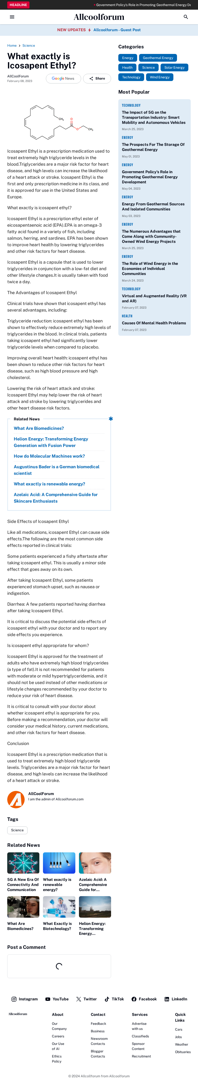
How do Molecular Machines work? (49, 456)
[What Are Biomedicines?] (23, 907)
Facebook (148, 999)
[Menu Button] (12, 17)
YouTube (61, 999)
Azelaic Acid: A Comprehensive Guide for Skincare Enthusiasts (56, 498)
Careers (58, 1036)
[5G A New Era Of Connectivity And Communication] (23, 863)
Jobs (178, 1037)
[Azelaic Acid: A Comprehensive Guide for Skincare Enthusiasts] (95, 863)
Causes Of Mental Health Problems (154, 323)
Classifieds (140, 1036)
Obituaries (183, 1052)
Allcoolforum (99, 17)
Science (17, 830)
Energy (127, 137)
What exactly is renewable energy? (49, 483)
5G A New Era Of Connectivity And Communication (23, 884)
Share (100, 78)
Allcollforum (90, 1076)
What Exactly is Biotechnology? (57, 926)
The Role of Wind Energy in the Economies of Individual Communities (150, 268)
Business (98, 1031)
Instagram (28, 999)
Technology (131, 105)
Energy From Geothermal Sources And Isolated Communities (153, 206)
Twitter (90, 999)
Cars (178, 1029)
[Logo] (17, 1014)
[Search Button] (186, 17)
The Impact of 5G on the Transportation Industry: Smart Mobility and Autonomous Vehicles (153, 117)
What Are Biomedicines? (39, 428)
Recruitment (141, 1056)
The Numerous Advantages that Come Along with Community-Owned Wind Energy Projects (151, 236)
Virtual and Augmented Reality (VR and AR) (154, 298)
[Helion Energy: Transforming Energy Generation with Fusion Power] (95, 907)
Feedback (98, 1024)
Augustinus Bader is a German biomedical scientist (56, 470)
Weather (181, 1044)
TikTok (118, 999)
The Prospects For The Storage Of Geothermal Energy (153, 147)
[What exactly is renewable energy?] (59, 863)
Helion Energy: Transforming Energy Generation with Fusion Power (51, 442)
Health (127, 316)
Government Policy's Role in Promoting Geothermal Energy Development (138, 5)
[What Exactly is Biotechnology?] (59, 907)
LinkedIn (179, 999)
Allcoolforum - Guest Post (117, 30)
